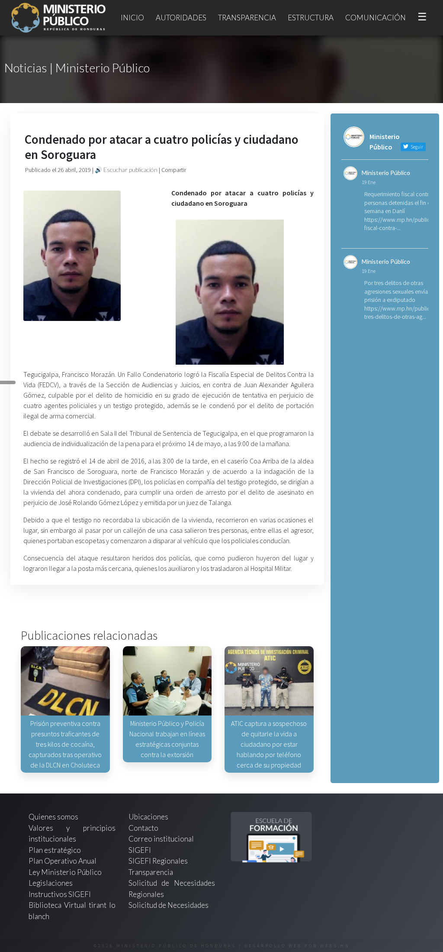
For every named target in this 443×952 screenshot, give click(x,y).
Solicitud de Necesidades (168, 905)
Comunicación (375, 17)
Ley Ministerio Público (65, 872)
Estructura (311, 17)
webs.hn (335, 946)
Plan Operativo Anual (62, 860)
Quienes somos (53, 816)
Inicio (132, 17)
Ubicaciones (148, 816)
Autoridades (181, 17)
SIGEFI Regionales (158, 860)
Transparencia (247, 17)
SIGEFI (139, 850)
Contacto (143, 827)
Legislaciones (51, 882)
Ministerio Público (386, 172)
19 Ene (369, 182)
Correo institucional (161, 838)
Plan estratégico (55, 850)
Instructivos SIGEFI (60, 894)
